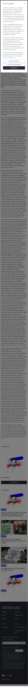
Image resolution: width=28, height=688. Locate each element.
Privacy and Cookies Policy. (9, 57)
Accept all (14, 68)
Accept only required (14, 64)
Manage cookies (14, 61)
